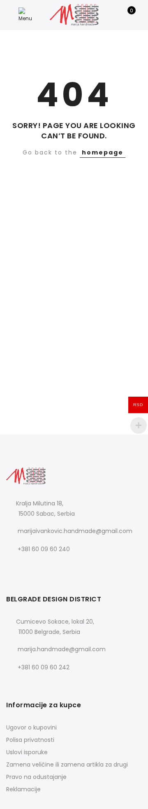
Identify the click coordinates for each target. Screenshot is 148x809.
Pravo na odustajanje (36, 777)
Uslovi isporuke (27, 752)
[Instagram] (30, 567)
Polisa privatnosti (30, 740)
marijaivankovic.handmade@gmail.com (75, 531)
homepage (102, 152)
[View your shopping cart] (126, 14)
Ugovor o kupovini (31, 727)
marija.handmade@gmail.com (62, 649)
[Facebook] (13, 567)
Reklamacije (23, 789)
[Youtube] (47, 567)
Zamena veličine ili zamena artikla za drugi (67, 764)
